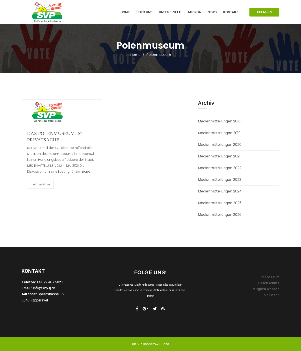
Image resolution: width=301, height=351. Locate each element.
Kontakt (230, 12)
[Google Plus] (145, 308)
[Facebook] (137, 308)
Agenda (194, 12)
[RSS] (163, 308)
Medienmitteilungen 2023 (219, 179)
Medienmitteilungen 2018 (219, 121)
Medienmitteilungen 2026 (220, 214)
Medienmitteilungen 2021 (219, 156)
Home (125, 12)
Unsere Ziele (170, 12)
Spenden (264, 12)
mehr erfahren (40, 184)
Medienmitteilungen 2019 (219, 132)
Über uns (144, 12)
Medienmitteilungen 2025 (220, 202)
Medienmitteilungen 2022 (219, 167)
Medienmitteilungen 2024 (220, 191)
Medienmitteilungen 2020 (220, 144)
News (212, 12)
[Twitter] (155, 308)
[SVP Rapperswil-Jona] (47, 12)
